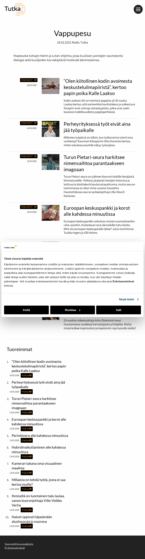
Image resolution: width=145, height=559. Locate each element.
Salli (118, 309)
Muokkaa (70, 309)
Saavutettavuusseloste (19, 544)
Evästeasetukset (15, 548)
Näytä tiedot (126, 299)
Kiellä (26, 309)
